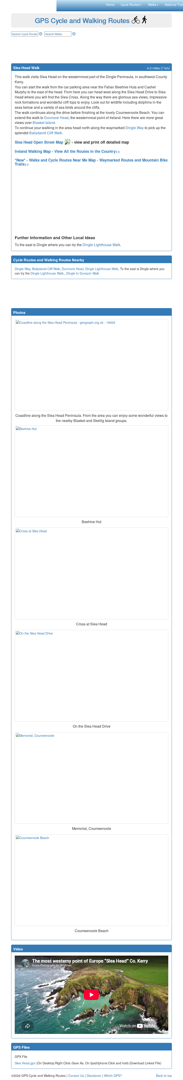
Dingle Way (134, 127)
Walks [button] (152, 4)
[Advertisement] (91, 50)
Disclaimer (94, 1075)
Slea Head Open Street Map (39, 142)
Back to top (164, 1075)
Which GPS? (113, 1075)
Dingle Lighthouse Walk (101, 244)
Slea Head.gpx (25, 1063)
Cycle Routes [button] (130, 4)
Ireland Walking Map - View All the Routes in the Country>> (67, 151)
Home (110, 4)
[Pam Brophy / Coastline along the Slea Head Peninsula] (91, 365)
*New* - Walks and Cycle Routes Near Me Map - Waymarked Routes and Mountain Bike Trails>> (91, 162)
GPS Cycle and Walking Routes (82, 20)
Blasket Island (44, 122)
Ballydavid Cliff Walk (45, 132)
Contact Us (76, 1075)
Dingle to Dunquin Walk (82, 273)
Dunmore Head (56, 117)
